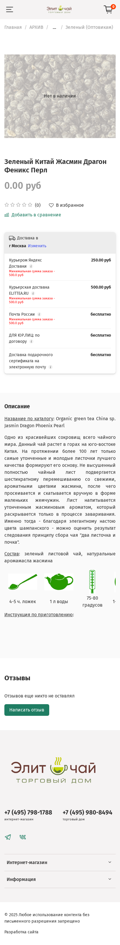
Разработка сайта (21, 932)
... (54, 27)
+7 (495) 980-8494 (87, 812)
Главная (13, 27)
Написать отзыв (26, 710)
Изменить (37, 245)
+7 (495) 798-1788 (28, 812)
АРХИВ (36, 27)
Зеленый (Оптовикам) (89, 27)
